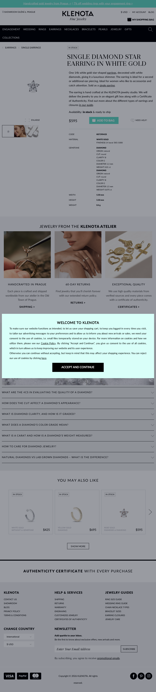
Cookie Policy (48, 343)
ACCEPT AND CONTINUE (77, 367)
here (43, 358)
